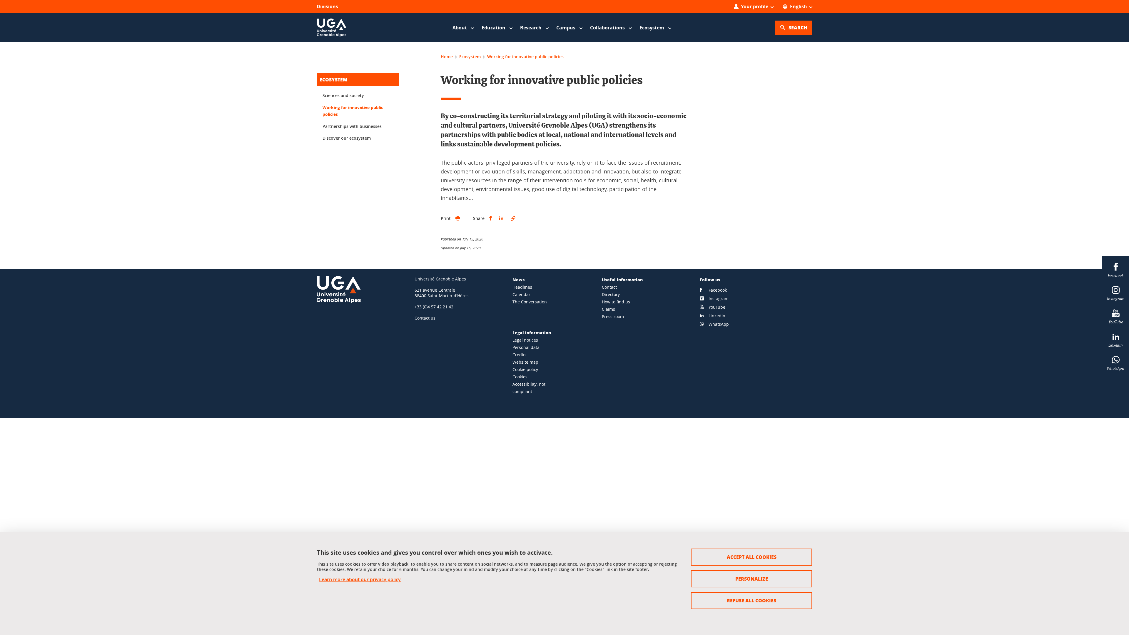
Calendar (521, 294)
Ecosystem (333, 79)
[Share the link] (513, 218)
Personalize (751, 578)
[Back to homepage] (332, 27)
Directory (611, 294)
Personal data (526, 347)
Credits (519, 354)
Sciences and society (343, 95)
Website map (525, 362)
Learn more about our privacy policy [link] (360, 579)
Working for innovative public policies (353, 111)
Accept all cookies (751, 557)
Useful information (622, 280)
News (518, 280)
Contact (609, 287)
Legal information (531, 332)
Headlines (522, 287)
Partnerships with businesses (352, 126)
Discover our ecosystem (347, 138)
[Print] (457, 218)
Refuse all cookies (751, 600)
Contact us (425, 318)
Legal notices (525, 340)
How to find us (616, 302)
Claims (608, 309)
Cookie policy (525, 369)
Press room (613, 316)
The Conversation (529, 302)
